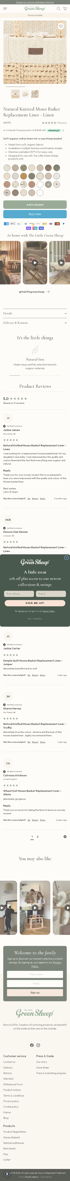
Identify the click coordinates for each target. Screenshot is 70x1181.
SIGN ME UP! (35, 603)
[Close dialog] (67, 558)
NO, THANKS (35, 619)
